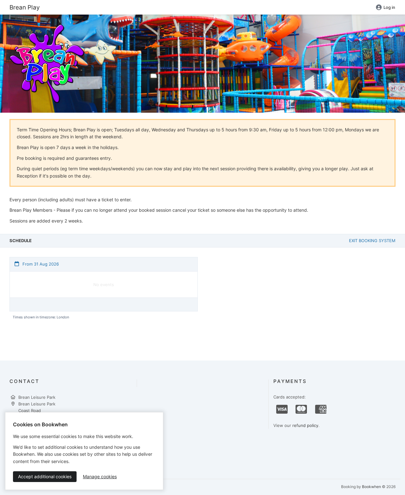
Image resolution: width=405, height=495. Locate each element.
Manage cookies (100, 476)
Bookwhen (371, 486)
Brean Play (24, 7)
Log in (389, 7)
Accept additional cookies (45, 476)
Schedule (20, 240)
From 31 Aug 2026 (40, 263)
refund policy (305, 425)
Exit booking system (372, 240)
